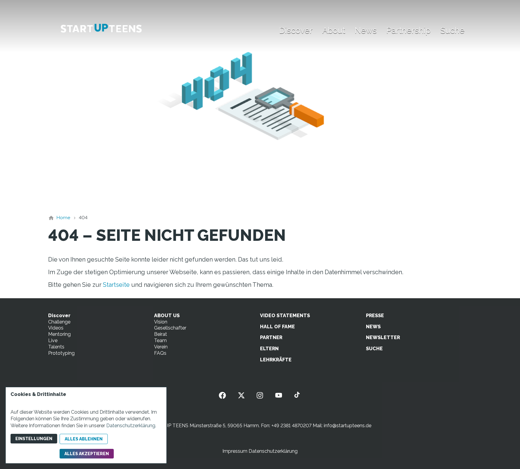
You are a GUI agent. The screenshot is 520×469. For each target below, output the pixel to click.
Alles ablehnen (84, 439)
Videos (55, 328)
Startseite (116, 284)
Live (52, 340)
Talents (56, 347)
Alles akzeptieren (86, 453)
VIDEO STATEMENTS (285, 315)
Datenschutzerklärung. (131, 425)
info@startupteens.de (347, 425)
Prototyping (61, 353)
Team (160, 340)
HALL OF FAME (277, 327)
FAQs (160, 353)
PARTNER (271, 337)
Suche (452, 30)
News (366, 30)
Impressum (234, 451)
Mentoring (59, 334)
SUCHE (374, 348)
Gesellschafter (170, 328)
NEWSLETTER (383, 337)
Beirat (160, 334)
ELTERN (269, 348)
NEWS (373, 327)
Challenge (59, 322)
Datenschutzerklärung (273, 451)
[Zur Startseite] (101, 29)
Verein (161, 347)
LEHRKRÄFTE (276, 360)
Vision (160, 322)
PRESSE (375, 315)
